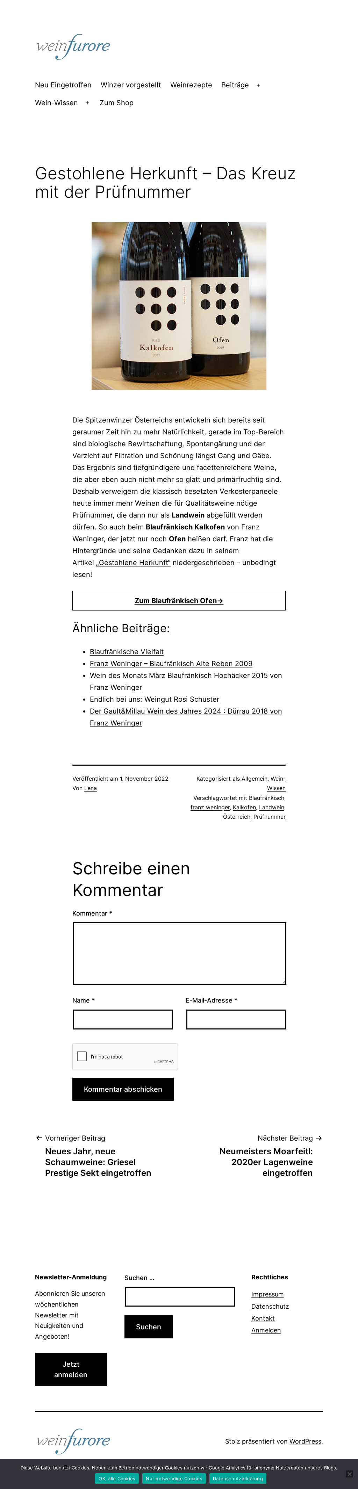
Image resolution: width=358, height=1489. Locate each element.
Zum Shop (117, 103)
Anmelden (266, 1330)
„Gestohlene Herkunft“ (133, 562)
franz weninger (210, 807)
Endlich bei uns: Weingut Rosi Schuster (154, 699)
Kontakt (263, 1318)
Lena (90, 788)
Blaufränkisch (266, 797)
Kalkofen (244, 807)
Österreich (236, 816)
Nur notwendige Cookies (174, 1478)
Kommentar (92, 913)
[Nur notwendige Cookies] (349, 1473)
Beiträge (235, 85)
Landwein (271, 807)
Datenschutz (270, 1306)
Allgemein (254, 778)
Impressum (267, 1294)
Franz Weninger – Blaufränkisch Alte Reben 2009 (171, 663)
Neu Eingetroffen (63, 85)
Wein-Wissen (56, 103)
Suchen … (139, 1277)
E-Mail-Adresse (211, 1000)
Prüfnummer (269, 816)
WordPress (305, 1441)
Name (83, 1000)
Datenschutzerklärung (238, 1478)
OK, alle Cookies (117, 1478)
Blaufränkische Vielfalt (127, 652)
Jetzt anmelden (70, 1369)
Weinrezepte (191, 85)
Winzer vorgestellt (131, 85)
